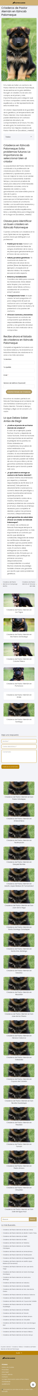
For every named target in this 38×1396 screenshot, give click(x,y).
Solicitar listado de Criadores (19, 392)
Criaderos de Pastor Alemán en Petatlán (16, 1310)
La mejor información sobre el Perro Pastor (15, 1379)
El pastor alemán (7, 1374)
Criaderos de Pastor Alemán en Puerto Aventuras (19, 1328)
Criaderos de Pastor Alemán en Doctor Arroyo (18, 1335)
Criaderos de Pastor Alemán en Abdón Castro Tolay (20, 1233)
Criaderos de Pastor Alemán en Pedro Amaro (17, 1316)
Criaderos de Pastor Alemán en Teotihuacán (17, 1255)
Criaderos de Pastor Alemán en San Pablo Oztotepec (16, 1247)
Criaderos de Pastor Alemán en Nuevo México (18, 1332)
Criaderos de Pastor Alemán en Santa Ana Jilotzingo (16, 1278)
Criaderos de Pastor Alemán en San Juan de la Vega (18, 1268)
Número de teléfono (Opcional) (14, 383)
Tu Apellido (7, 367)
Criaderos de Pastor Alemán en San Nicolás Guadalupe (17, 1305)
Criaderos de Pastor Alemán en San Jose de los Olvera (18, 1290)
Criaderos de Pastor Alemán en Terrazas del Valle (28, 584)
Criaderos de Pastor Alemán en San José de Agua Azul (19, 1324)
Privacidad (5, 1370)
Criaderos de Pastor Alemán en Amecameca (17, 1251)
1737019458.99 (6, 1382)
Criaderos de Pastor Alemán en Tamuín (15, 1313)
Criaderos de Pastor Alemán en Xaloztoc (16, 1283)
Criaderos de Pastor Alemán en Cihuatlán (16, 1320)
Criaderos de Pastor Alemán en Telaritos (16, 1243)
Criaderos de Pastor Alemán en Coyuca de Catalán (20, 1301)
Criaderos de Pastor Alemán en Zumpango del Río (10, 584)
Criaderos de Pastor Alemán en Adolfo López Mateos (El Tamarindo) (17, 1262)
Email (5, 375)
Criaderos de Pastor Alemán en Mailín (15, 1236)
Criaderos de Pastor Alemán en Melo (15, 1239)
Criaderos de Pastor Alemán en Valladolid (16, 1298)
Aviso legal (5, 1372)
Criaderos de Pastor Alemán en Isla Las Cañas (18, 1230)
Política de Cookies (8, 1367)
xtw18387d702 (6, 1384)
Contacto (5, 1377)
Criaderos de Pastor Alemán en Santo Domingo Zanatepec (18, 1273)
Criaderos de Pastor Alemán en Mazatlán (16, 1286)
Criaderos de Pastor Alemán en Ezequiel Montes (18, 1258)
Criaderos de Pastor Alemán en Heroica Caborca (19, 1295)
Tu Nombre (7, 359)
